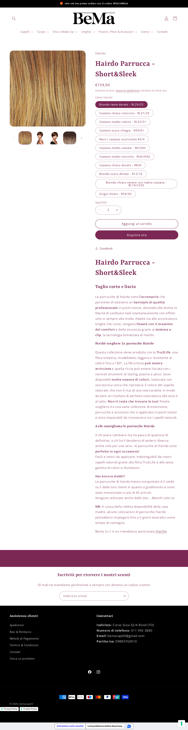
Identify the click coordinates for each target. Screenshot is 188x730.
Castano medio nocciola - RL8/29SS (124, 156)
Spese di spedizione (128, 90)
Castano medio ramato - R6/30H (122, 148)
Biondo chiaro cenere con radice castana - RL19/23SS (136, 184)
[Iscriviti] (124, 595)
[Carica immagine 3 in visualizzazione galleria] (54, 137)
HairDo (161, 531)
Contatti (15, 652)
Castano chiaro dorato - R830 (120, 165)
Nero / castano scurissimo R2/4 (122, 139)
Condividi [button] (106, 248)
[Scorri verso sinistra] (14, 138)
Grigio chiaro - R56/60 (115, 194)
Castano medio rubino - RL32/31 (123, 122)
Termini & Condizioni (24, 645)
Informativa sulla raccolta (70, 726)
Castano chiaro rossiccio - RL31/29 (124, 113)
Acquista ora (137, 235)
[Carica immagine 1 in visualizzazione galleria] (25, 137)
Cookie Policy (30, 709)
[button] (14, 18)
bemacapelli (26, 703)
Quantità (101, 202)
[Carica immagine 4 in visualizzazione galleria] (69, 137)
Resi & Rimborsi (20, 632)
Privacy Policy (10, 709)
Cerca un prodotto (22, 658)
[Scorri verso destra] (81, 138)
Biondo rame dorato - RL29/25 (121, 104)
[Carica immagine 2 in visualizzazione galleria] (40, 137)
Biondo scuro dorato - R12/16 (120, 174)
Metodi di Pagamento (24, 638)
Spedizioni (17, 625)
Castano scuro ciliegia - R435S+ (122, 130)
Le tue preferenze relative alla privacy (105, 726)
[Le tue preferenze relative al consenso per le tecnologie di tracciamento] (181, 723)
